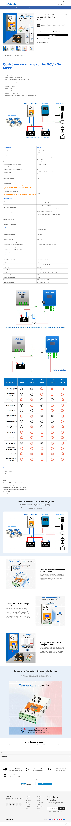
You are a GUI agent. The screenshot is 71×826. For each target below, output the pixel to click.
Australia (55, 26)
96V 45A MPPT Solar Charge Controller (15, 11)
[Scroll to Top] (69, 820)
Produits (21, 8)
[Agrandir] (32, 15)
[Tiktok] (20, 804)
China (38, 26)
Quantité (38, 29)
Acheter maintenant (52, 35)
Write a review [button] (45, 783)
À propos (37, 8)
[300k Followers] (10, 804)
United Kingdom (61, 26)
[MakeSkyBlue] (11, 4)
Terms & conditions (58, 811)
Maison (7, 8)
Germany (50, 26)
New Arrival (14, 8)
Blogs (44, 8)
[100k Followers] (13, 804)
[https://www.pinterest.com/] (7, 804)
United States (44, 26)
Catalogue (30, 8)
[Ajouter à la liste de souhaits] (66, 15)
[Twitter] (17, 804)
